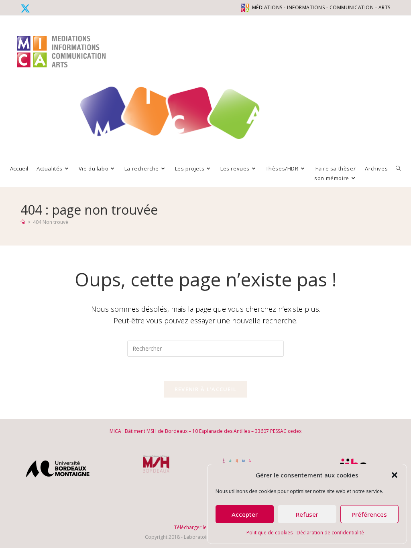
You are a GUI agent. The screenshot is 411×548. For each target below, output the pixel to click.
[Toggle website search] (398, 168)
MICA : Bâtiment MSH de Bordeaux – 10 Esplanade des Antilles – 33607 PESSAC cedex (205, 431)
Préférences (369, 514)
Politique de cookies (269, 532)
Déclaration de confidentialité (330, 532)
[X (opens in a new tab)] (26, 8)
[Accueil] (22, 222)
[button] (395, 475)
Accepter (245, 514)
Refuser (307, 514)
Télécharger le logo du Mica (205, 527)
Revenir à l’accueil (206, 389)
